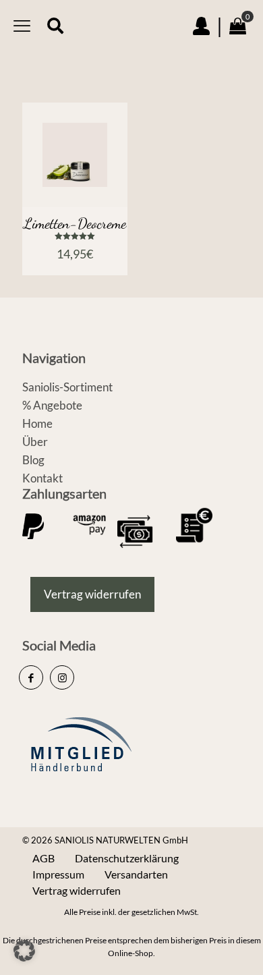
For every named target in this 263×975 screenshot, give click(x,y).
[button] (24, 950)
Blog (33, 460)
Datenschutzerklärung (127, 858)
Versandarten (136, 874)
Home (37, 423)
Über (35, 442)
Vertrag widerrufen (76, 890)
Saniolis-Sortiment (67, 387)
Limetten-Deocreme (75, 223)
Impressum (58, 874)
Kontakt (42, 478)
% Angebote (52, 405)
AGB (43, 858)
